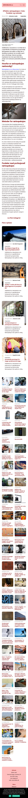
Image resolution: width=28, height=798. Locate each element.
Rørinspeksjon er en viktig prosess (10, 69)
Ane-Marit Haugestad (18, 243)
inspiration (23, 16)
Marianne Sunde (16, 280)
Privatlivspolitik (16, 795)
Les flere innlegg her (14, 218)
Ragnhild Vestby (16, 355)
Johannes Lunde (13, 16)
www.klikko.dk (15, 780)
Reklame (14, 786)
